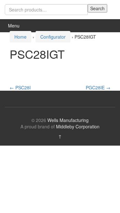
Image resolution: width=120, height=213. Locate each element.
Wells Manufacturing (68, 120)
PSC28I (20, 87)
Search (97, 8)
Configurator (53, 37)
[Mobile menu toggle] (108, 25)
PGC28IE (98, 87)
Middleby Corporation (78, 126)
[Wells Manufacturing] (21, 26)
